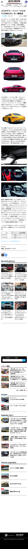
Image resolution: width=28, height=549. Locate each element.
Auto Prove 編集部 (23, 16)
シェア (3, 253)
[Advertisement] (14, 339)
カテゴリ (3, 247)
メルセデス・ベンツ (10, 248)
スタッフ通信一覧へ (21, 390)
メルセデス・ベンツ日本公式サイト (11, 241)
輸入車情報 (4, 16)
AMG (2, 248)
